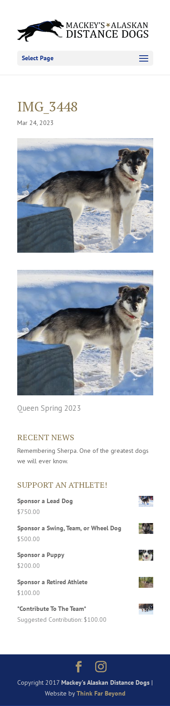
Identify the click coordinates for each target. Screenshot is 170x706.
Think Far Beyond (101, 693)
